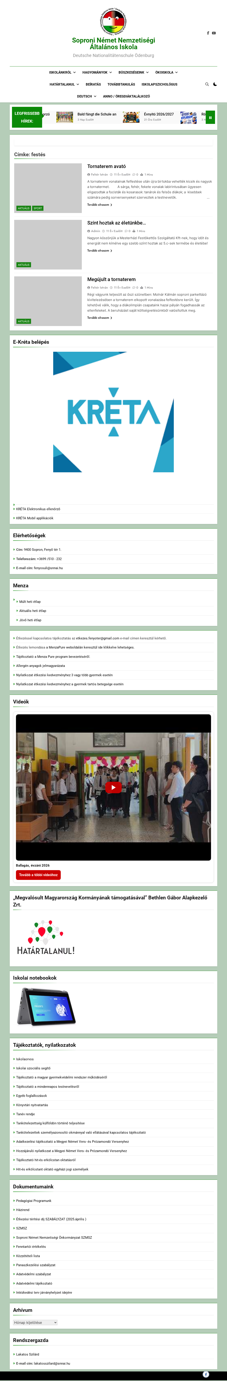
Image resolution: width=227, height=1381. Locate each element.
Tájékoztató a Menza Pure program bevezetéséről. (53, 657)
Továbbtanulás (121, 84)
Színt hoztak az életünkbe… (116, 223)
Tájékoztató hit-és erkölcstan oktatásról (46, 1160)
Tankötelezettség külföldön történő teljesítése (50, 1123)
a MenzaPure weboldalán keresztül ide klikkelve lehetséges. (90, 647)
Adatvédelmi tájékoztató (34, 1283)
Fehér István (99, 174)
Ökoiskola (164, 72)
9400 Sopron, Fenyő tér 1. (42, 550)
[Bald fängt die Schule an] (49, 117)
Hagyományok (95, 72)
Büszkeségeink (131, 72)
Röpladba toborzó (200, 114)
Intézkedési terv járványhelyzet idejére (44, 1293)
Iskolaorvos (25, 1059)
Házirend (22, 1210)
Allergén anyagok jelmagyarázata (40, 666)
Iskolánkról (60, 72)
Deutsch (84, 96)
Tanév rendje (25, 1114)
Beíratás (93, 84)
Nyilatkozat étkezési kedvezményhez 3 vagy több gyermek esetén (64, 675)
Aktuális (23, 208)
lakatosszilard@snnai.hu (52, 1363)
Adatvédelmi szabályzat (33, 1274)
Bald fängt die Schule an (81, 114)
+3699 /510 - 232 (49, 559)
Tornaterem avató (106, 166)
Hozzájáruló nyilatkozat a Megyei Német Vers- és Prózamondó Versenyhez (71, 1151)
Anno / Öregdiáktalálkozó (126, 96)
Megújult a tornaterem (111, 279)
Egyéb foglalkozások (31, 1096)
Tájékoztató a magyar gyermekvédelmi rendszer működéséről (61, 1077)
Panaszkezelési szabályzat (35, 1265)
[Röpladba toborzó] (172, 123)
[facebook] (208, 33)
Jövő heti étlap (30, 620)
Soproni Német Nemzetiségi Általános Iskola (113, 43)
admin (95, 231)
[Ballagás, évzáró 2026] (113, 787)
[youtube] (214, 33)
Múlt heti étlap (30, 602)
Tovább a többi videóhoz (38, 875)
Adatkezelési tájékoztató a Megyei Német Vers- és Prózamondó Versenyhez (72, 1142)
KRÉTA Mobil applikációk (34, 518)
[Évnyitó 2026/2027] (115, 117)
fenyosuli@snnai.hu (48, 568)
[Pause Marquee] (210, 117)
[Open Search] (207, 84)
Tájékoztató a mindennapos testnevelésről (47, 1087)
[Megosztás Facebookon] (206, 1374)
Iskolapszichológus (159, 84)
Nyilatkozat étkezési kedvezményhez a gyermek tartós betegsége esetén (69, 684)
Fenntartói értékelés (31, 1247)
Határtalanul (62, 84)
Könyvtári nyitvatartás (32, 1105)
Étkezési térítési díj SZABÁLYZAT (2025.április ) (51, 1219)
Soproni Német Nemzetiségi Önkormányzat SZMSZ (54, 1238)
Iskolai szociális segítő (33, 1068)
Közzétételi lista (28, 1256)
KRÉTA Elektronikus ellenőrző (38, 509)
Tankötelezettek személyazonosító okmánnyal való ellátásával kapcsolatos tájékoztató (81, 1133)
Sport (38, 208)
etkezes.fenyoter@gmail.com (98, 638)
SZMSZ (21, 1228)
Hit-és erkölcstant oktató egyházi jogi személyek (52, 1169)
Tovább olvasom (98, 204)
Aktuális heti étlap (32, 611)
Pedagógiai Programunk (33, 1201)
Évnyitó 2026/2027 (143, 114)
